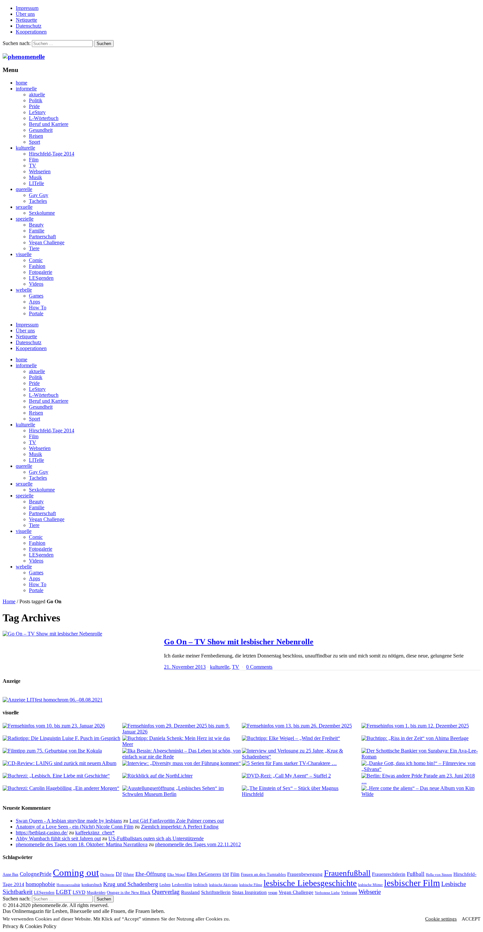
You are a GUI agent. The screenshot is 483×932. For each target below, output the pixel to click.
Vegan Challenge (46, 242)
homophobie (40, 884)
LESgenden (41, 278)
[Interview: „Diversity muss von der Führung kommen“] (181, 763)
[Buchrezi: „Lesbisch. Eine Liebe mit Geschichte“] (62, 776)
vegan (272, 892)
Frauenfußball (347, 873)
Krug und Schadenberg (130, 884)
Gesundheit (41, 130)
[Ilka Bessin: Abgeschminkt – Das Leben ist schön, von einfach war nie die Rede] (181, 754)
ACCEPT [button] (471, 918)
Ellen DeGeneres (204, 874)
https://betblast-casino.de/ (42, 832)
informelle (26, 88)
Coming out (76, 872)
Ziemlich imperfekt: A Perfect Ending (179, 826)
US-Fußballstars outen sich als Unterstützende (156, 838)
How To (37, 307)
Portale (36, 313)
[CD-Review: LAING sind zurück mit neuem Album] (62, 763)
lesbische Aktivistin (223, 885)
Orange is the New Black (128, 892)
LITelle (36, 183)
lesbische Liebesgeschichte (310, 883)
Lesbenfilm (182, 884)
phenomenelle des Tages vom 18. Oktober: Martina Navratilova (82, 844)
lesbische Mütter (370, 885)
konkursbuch (91, 884)
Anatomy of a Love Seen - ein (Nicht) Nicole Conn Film (74, 826)
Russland (190, 892)
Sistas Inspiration (249, 892)
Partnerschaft (42, 236)
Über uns (25, 14)
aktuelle (37, 94)
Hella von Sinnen (439, 874)
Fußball (416, 874)
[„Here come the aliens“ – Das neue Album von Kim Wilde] (420, 791)
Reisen (36, 136)
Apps (34, 301)
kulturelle (25, 148)
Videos (36, 284)
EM (225, 874)
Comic (36, 260)
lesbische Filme (250, 885)
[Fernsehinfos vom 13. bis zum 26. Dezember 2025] (301, 726)
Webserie (369, 891)
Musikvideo (96, 892)
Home (9, 601)
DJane (128, 874)
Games (36, 296)
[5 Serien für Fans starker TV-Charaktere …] (301, 763)
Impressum (27, 8)
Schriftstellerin (216, 892)
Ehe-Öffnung (150, 874)
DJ (119, 874)
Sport (34, 142)
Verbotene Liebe (327, 893)
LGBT (63, 892)
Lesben (165, 884)
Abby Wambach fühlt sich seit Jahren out (58, 838)
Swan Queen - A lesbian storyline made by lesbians (69, 821)
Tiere (34, 248)
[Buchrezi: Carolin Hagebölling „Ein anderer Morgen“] (62, 788)
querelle (24, 189)
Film (33, 159)
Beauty (36, 224)
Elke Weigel (176, 874)
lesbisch (200, 884)
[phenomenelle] (24, 56)
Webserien (40, 171)
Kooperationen (31, 32)
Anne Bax (10, 874)
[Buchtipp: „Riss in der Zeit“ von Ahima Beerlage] (420, 738)
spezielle (25, 219)
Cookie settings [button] (441, 918)
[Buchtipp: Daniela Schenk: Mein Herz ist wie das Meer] (181, 741)
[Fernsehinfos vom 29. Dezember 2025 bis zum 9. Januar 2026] (181, 729)
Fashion (37, 266)
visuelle (24, 254)
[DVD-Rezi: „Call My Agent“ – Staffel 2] (301, 776)
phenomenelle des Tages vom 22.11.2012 (198, 844)
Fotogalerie (40, 272)
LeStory (37, 112)
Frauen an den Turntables (263, 874)
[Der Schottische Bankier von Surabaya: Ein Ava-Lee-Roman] (420, 754)
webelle (24, 290)
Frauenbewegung (305, 874)
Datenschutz (28, 26)
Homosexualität (68, 885)
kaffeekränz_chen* (95, 832)
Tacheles (38, 201)
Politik (35, 100)
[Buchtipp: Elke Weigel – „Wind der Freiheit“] (301, 738)
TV (32, 165)
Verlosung (349, 892)
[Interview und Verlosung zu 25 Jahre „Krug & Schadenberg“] (301, 754)
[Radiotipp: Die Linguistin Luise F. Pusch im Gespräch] (62, 738)
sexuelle (24, 207)
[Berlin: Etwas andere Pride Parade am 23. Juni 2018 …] (420, 779)
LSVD (79, 892)
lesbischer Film (412, 883)
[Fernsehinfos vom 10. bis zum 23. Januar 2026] (62, 726)
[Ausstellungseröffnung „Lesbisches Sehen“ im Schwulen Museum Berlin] (181, 791)
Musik (35, 177)
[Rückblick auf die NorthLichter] (181, 776)
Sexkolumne (42, 213)
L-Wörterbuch (43, 118)
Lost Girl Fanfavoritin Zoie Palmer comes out (176, 821)
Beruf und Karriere (48, 124)
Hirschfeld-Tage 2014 (51, 153)
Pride (34, 106)
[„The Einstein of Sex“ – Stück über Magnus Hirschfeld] (301, 791)
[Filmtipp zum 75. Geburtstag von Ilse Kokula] (62, 751)
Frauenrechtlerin (388, 874)
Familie (36, 230)
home (21, 82)
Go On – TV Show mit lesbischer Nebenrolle (238, 641)
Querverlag (166, 891)
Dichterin (107, 874)
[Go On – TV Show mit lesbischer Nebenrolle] (80, 634)
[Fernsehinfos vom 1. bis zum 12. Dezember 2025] (420, 726)
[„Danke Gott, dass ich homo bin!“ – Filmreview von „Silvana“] (420, 766)
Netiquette (26, 20)
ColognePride (36, 874)
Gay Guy (38, 195)
